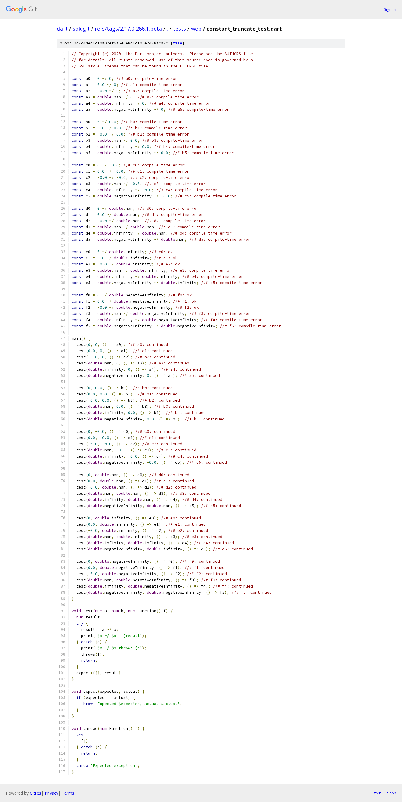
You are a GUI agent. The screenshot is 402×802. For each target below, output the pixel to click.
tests (179, 28)
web (196, 28)
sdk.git (81, 28)
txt (377, 793)
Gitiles (35, 793)
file (177, 43)
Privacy (51, 793)
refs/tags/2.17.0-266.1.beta (128, 28)
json (391, 793)
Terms (68, 793)
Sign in (390, 9)
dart (62, 28)
